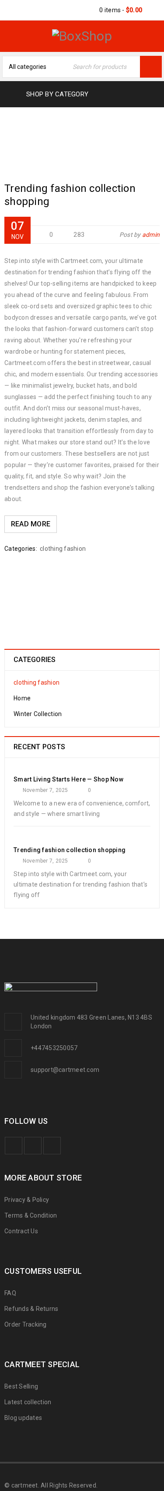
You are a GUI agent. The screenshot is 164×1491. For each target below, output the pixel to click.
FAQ (10, 1293)
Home (49, 136)
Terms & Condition (30, 1215)
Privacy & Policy (26, 1199)
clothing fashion (63, 548)
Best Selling (21, 1386)
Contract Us (21, 1231)
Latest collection (27, 1402)
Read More (30, 524)
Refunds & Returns (31, 1308)
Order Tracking (25, 1324)
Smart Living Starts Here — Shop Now (68, 779)
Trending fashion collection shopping (70, 849)
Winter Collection (38, 713)
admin (151, 234)
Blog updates (23, 1417)
